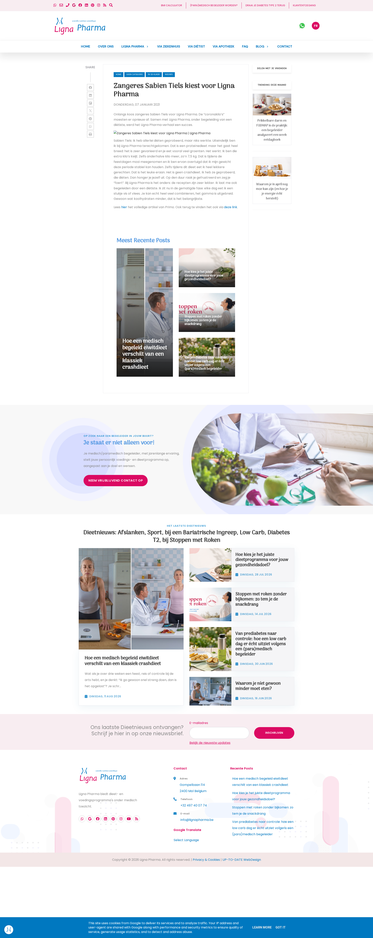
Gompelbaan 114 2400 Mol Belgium (193, 788)
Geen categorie (134, 74)
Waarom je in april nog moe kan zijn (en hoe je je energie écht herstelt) (272, 191)
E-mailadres (198, 723)
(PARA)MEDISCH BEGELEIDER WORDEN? (214, 5)
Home (118, 74)
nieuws (169, 74)
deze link (230, 207)
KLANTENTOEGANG (304, 5)
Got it (280, 927)
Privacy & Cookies (206, 859)
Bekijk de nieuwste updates (209, 743)
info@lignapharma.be (197, 820)
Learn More (262, 927)
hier (124, 207)
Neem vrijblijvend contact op (115, 480)
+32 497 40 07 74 (193, 805)
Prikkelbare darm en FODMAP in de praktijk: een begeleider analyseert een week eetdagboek (272, 130)
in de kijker (154, 74)
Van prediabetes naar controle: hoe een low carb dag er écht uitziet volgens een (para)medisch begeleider (263, 828)
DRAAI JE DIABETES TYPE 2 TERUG (265, 5)
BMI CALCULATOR (171, 5)
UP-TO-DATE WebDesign (241, 859)
